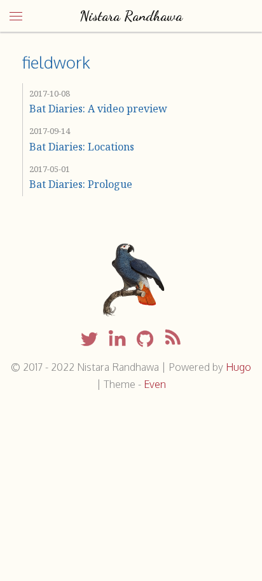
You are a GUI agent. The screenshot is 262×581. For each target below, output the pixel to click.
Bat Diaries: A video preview (98, 109)
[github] (145, 339)
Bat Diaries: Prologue (80, 184)
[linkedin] (117, 339)
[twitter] (89, 339)
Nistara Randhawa (131, 16)
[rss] (173, 339)
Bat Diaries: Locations (81, 147)
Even (155, 384)
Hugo (238, 367)
